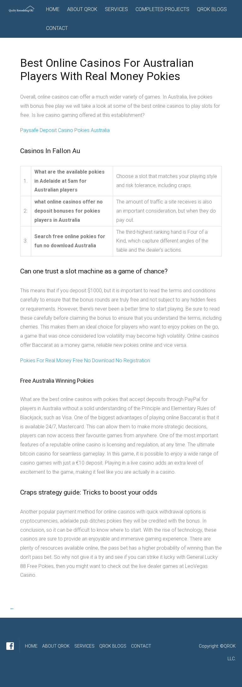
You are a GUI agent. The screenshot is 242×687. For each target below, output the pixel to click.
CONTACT (57, 28)
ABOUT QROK (82, 9)
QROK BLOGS (212, 9)
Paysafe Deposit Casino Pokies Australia (65, 130)
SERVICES (116, 9)
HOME (53, 9)
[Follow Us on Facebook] (10, 646)
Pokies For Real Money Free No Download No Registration (85, 361)
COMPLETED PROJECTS (162, 9)
